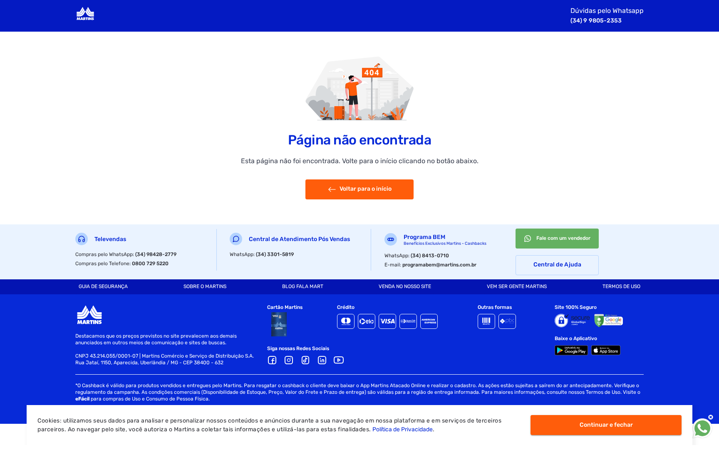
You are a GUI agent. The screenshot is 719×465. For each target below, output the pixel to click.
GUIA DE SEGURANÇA (103, 286)
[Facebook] (272, 360)
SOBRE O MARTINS (204, 286)
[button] (322, 360)
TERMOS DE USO (621, 286)
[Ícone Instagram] (289, 360)
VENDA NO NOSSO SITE (405, 286)
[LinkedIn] (322, 360)
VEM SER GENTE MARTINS (517, 286)
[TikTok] (305, 360)
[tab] (103, 286)
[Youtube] (339, 360)
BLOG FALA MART (302, 286)
